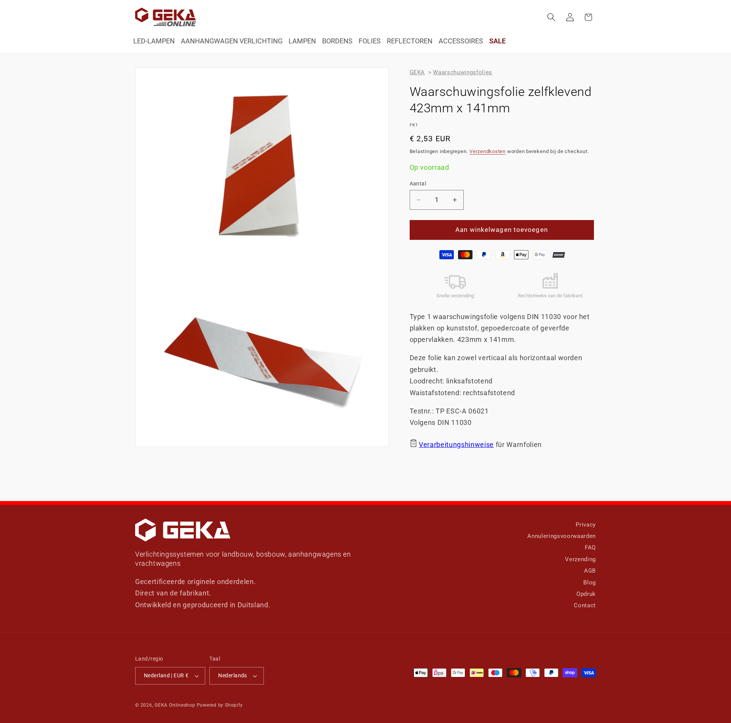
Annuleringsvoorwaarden (561, 536)
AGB (590, 570)
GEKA (417, 72)
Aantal (418, 183)
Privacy (586, 524)
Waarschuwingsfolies (462, 72)
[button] (551, 17)
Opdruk (586, 594)
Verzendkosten (487, 151)
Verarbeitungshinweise (456, 444)
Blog (589, 582)
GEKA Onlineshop (175, 705)
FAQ (590, 547)
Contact (585, 605)
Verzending (580, 559)
